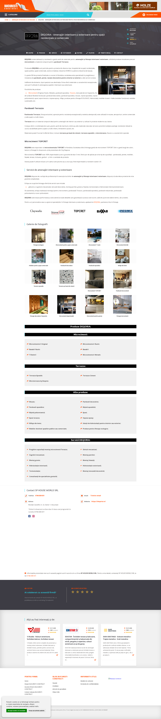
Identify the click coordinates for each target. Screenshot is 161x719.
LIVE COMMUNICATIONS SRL (87, 710)
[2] (77, 592)
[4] (87, 592)
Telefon (91, 53)
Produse (42, 53)
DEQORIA (97, 202)
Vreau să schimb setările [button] (36, 710)
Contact (119, 53)
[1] (72, 592)
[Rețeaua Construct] (114, 679)
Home (6, 20)
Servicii (54, 53)
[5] (91, 592)
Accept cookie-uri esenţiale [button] (16, 710)
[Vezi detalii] (57, 655)
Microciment (33, 93)
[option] (123, 6)
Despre (30, 53)
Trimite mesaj (105, 53)
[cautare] (87, 15)
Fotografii (67, 53)
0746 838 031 (31, 576)
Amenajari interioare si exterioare (23, 20)
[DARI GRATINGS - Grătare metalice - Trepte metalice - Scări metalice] (110, 630)
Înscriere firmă (151, 15)
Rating (79, 53)
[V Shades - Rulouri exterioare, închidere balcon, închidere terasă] (34, 630)
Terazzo (72, 93)
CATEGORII (12, 15)
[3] (82, 592)
